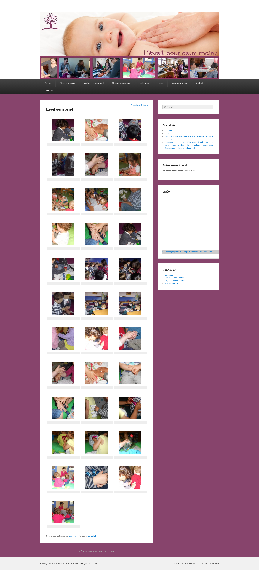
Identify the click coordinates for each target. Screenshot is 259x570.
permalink (92, 536)
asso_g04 (73, 536)
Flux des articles (174, 278)
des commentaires (175, 281)
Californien (169, 130)
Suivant (145, 105)
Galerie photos (179, 83)
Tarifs (160, 83)
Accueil (48, 83)
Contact (199, 83)
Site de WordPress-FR (174, 284)
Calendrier (145, 83)
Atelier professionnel (94, 83)
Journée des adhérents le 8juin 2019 (180, 148)
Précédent (134, 105)
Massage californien (121, 83)
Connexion (169, 275)
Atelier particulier (68, 83)
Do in (167, 133)
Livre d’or (49, 90)
